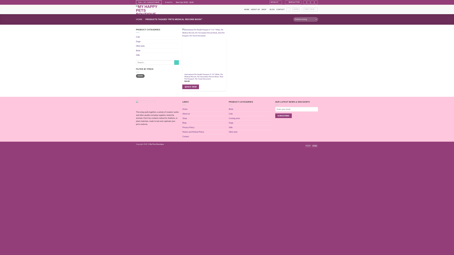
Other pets (140, 46)
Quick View (191, 87)
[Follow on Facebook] (305, 2)
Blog (272, 9)
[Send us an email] (316, 2)
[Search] (288, 9)
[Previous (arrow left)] (4, 127)
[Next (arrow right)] (450, 127)
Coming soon (234, 118)
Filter (140, 76)
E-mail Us (168, 2)
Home (246, 9)
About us (255, 9)
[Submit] (176, 62)
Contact (280, 9)
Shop (264, 9)
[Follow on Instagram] (308, 2)
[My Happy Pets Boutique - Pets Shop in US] (148, 9)
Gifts (138, 55)
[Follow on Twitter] (312, 2)
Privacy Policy (188, 127)
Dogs (138, 41)
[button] (293, 2)
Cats (138, 37)
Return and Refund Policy (193, 132)
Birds (138, 51)
